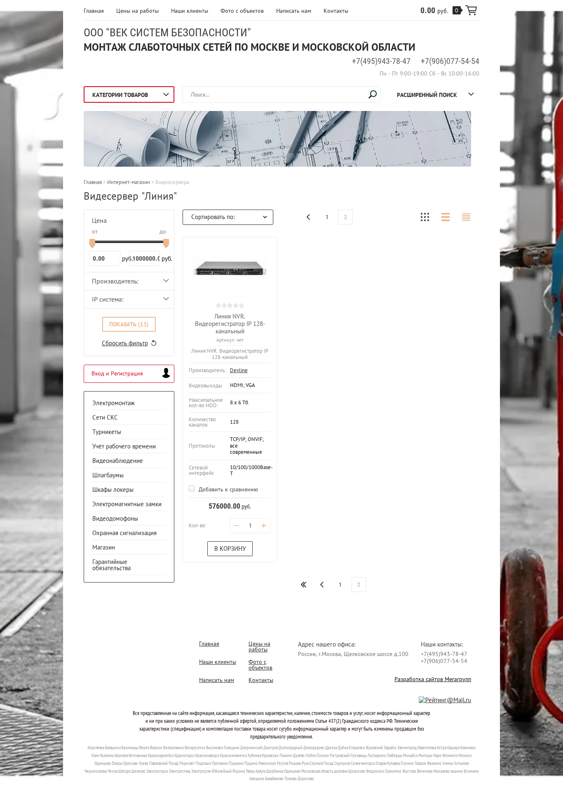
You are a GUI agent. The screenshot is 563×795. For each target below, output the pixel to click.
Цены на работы (137, 10)
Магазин (103, 547)
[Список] (445, 217)
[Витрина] (425, 217)
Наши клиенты (189, 10)
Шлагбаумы (108, 475)
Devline (239, 370)
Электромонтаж (113, 403)
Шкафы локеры (113, 489)
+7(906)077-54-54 (450, 61)
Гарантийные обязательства (111, 565)
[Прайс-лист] (466, 217)
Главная (94, 10)
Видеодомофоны (115, 518)
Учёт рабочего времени (124, 446)
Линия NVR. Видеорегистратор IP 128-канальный (230, 323)
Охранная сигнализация (124, 533)
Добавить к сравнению (227, 489)
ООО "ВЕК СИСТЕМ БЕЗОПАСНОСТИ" (167, 32)
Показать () (129, 324)
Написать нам (293, 10)
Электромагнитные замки (127, 504)
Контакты (336, 10)
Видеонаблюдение (117, 461)
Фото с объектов (242, 10)
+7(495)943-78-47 (381, 61)
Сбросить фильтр (125, 343)
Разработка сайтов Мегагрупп (432, 679)
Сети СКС (105, 417)
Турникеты (106, 432)
